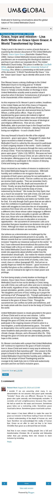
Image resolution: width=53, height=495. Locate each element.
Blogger (31, 493)
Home (27, 483)
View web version (26, 488)
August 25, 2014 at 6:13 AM (29, 388)
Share (5, 374)
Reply (9, 442)
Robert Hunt (12, 388)
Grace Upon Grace (17, 54)
